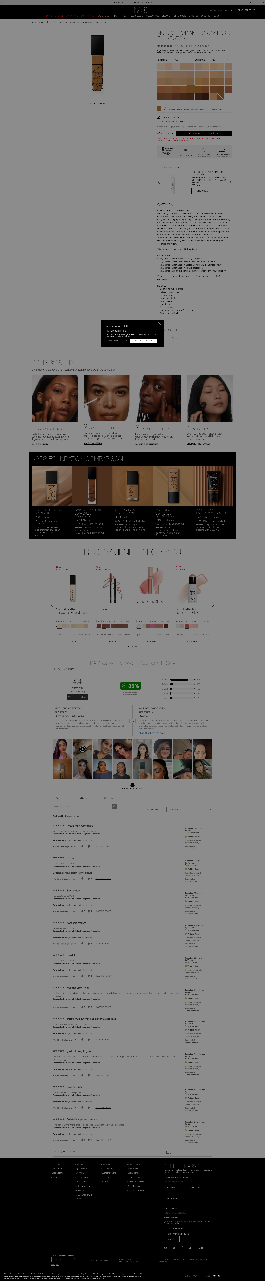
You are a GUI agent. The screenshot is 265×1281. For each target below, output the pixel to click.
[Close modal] (159, 323)
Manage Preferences (193, 1276)
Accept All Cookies (214, 1276)
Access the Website (143, 341)
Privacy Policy (89, 1276)
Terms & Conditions (80, 1278)
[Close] (261, 1276)
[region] (132, 1276)
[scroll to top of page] (260, 1260)
